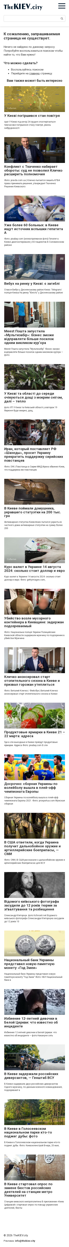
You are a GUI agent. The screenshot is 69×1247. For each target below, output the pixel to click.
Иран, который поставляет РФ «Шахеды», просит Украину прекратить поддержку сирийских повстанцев (33, 455)
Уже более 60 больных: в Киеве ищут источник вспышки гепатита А (33, 229)
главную (34, 73)
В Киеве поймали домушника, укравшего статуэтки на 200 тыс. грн (32, 512)
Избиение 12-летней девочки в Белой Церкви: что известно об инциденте (31, 1022)
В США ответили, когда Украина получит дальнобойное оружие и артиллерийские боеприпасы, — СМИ (32, 848)
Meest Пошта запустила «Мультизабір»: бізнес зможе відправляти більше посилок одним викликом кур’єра (29, 337)
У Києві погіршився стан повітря (32, 115)
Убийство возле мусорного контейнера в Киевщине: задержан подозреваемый (34, 622)
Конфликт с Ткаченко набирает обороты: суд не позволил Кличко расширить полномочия (33, 170)
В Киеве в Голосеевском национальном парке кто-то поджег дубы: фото (28, 1133)
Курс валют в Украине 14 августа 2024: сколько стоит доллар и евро (34, 569)
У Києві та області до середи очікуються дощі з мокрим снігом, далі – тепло (33, 397)
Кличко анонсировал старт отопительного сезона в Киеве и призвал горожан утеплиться (32, 681)
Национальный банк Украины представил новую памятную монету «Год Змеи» (29, 964)
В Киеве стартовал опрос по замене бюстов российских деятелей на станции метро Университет (28, 1190)
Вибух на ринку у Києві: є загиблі (32, 283)
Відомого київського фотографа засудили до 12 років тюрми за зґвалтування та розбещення (31, 905)
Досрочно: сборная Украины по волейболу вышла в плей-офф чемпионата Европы (30, 788)
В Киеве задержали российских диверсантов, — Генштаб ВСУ (31, 1076)
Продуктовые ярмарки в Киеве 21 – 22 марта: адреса (34, 734)
